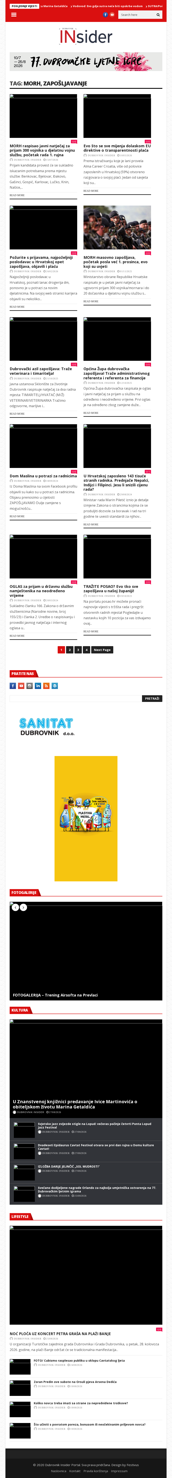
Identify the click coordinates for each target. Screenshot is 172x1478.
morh (31, 83)
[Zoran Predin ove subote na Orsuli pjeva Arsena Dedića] (20, 1388)
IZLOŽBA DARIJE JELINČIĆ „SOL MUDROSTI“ (69, 1166)
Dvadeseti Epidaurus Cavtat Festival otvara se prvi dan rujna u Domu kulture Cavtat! (96, 1147)
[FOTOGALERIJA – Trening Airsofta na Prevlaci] (86, 951)
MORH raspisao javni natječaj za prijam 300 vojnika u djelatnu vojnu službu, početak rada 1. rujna (42, 150)
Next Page (102, 650)
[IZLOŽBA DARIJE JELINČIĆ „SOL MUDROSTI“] (24, 1173)
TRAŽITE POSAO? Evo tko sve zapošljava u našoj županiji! (110, 588)
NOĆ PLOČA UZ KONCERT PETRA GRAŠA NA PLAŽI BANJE (60, 1333)
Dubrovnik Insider (27, 160)
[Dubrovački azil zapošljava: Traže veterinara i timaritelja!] (43, 339)
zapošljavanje (65, 83)
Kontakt (75, 1471)
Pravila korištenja (95, 1471)
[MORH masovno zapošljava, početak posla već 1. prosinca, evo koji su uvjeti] (117, 227)
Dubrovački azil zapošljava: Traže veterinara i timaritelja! (41, 371)
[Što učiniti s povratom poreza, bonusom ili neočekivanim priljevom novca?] (20, 1431)
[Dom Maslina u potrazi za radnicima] (43, 446)
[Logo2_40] (46, 747)
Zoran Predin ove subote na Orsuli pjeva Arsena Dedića (75, 1382)
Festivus (133, 1465)
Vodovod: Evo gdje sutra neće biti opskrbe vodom (89, 6)
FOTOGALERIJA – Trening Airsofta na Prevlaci (55, 995)
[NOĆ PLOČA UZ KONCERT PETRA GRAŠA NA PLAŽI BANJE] (86, 1275)
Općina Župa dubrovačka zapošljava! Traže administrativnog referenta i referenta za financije (116, 373)
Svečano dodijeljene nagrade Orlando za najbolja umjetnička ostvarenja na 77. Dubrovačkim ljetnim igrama (97, 1189)
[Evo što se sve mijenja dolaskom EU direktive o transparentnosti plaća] (117, 116)
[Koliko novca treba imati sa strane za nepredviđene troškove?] (20, 1409)
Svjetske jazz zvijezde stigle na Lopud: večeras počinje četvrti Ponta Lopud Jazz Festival (94, 1125)
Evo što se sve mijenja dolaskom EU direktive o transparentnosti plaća (117, 148)
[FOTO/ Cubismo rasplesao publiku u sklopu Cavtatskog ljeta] (20, 1367)
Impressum (119, 1471)
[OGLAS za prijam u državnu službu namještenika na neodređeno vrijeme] (43, 556)
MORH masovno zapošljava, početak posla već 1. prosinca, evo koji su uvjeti (115, 262)
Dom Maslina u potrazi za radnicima (43, 475)
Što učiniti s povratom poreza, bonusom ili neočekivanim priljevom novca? (90, 1424)
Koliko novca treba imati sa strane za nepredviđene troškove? (81, 1403)
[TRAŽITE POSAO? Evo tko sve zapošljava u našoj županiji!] (117, 556)
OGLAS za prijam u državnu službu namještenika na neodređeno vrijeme (41, 591)
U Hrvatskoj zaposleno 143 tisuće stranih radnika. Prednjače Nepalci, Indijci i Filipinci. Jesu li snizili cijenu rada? (116, 482)
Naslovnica (58, 1471)
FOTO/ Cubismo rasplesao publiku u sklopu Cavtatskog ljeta (79, 1360)
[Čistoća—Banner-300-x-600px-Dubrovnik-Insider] (86, 880)
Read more (17, 195)
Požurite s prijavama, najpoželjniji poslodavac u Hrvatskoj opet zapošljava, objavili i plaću (41, 262)
